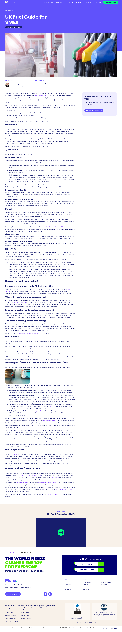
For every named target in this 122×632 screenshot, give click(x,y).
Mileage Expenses (23, 482)
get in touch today (54, 494)
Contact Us (86, 589)
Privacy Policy (25, 612)
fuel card (53, 406)
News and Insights (106, 582)
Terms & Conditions (10, 615)
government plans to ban (36, 411)
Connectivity (79, 2)
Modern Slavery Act (10, 618)
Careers (85, 587)
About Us (97, 2)
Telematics (68, 584)
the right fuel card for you (63, 489)
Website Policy (25, 615)
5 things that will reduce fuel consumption (31, 333)
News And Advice (14, 552)
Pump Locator (16, 454)
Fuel (66, 582)
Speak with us (11, 594)
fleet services (54, 477)
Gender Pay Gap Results (28, 618)
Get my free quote (93, 110)
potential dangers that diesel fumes (54, 227)
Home (7, 552)
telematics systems (19, 302)
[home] (10, 2)
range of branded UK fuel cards (30, 475)
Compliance (68, 587)
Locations (104, 584)
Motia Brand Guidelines (11, 621)
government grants (49, 420)
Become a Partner (106, 587)
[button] (48, 2)
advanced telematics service (47, 482)
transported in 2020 (40, 95)
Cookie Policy (9, 612)
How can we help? (88, 582)
